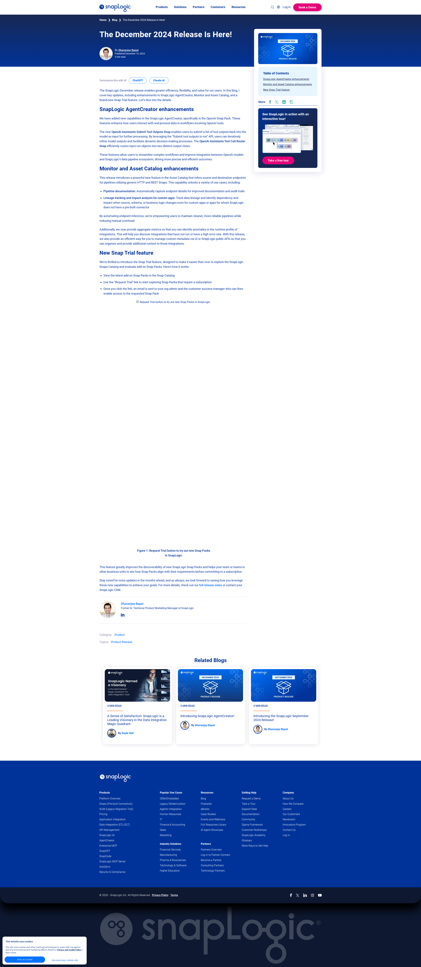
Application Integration (112, 819)
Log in (286, 835)
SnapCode (105, 856)
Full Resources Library (213, 824)
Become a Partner (211, 860)
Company (288, 792)
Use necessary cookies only (65, 960)
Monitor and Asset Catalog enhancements (287, 84)
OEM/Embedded (169, 798)
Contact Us (289, 829)
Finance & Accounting (172, 824)
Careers (287, 809)
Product (119, 634)
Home (103, 20)
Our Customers (291, 814)
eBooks (205, 809)
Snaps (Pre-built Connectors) (115, 803)
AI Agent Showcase (212, 829)
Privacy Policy (160, 895)
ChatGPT (140, 80)
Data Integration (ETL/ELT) (114, 824)
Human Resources (170, 814)
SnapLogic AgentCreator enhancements (286, 79)
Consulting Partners (212, 865)
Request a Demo (251, 798)
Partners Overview (211, 849)
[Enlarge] (206, 304)
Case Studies (208, 814)
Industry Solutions (170, 843)
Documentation (257, 814)
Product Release (121, 642)
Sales (163, 829)
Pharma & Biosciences (173, 860)
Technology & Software (173, 865)
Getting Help (249, 792)
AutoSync (104, 866)
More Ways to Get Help (255, 845)
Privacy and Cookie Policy (69, 950)
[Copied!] (291, 102)
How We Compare (293, 803)
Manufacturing (168, 854)
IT (161, 819)
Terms (174, 895)
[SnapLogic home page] (115, 777)
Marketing (166, 835)
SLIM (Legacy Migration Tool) (116, 809)
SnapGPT (104, 850)
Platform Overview (110, 798)
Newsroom (289, 819)
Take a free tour (278, 160)
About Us (288, 798)
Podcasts (206, 803)
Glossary (247, 840)
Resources (207, 792)
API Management (109, 829)
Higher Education (170, 870)
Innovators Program (294, 824)
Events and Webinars (213, 819)
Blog (114, 20)
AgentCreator (106, 840)
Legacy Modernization (173, 803)
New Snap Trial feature (276, 89)
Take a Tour (248, 803)
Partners (206, 843)
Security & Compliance (112, 872)
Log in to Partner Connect (215, 854)
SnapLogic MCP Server (112, 861)
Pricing (103, 814)
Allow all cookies (25, 959)
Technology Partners (213, 870)
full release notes (210, 585)
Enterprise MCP (108, 845)
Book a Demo (307, 7)
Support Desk (256, 809)
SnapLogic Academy (253, 835)
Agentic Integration (171, 809)
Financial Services (170, 849)
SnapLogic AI (106, 835)
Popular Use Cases (171, 792)
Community (255, 819)
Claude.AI (161, 80)
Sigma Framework (252, 824)
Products (104, 792)
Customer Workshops (254, 829)
